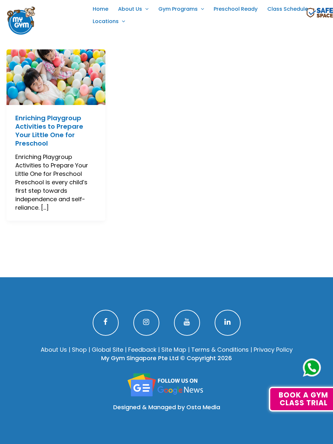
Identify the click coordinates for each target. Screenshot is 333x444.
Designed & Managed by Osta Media (166, 407)
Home (100, 9)
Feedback (142, 350)
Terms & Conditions (220, 350)
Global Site (107, 350)
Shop (79, 350)
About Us (130, 9)
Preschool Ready (236, 9)
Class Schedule (287, 9)
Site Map (173, 350)
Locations (106, 21)
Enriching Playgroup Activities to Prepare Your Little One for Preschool (49, 130)
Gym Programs (178, 9)
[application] (145, 9)
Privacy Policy (273, 350)
